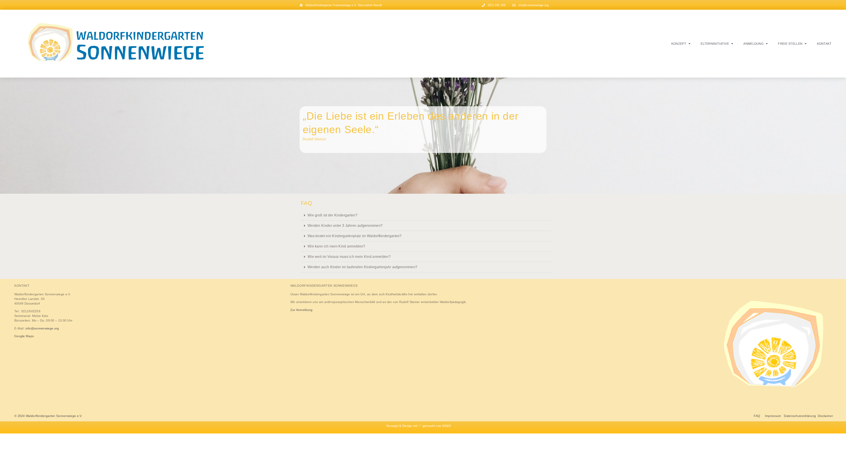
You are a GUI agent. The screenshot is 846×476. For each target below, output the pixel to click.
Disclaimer (825, 416)
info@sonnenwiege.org (42, 328)
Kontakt (824, 43)
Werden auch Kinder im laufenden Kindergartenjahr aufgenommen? (362, 267)
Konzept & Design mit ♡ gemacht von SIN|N (418, 426)
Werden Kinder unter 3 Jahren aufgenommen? (345, 225)
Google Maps (24, 336)
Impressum (773, 416)
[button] (426, 215)
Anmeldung (753, 43)
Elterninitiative (715, 43)
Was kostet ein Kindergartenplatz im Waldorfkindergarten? (355, 236)
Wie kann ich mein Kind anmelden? (336, 246)
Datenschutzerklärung (800, 416)
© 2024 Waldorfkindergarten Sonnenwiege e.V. (48, 416)
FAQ (759, 416)
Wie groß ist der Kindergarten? (332, 215)
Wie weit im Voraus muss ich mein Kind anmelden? (349, 256)
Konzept (678, 43)
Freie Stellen (790, 43)
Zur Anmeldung (301, 310)
